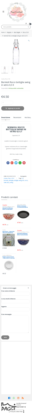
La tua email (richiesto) (8, 299)
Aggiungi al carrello (14, 108)
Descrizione (5, 117)
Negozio (9, 32)
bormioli (6, 180)
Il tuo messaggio (6, 314)
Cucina (2, 79)
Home (3, 32)
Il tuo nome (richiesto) (8, 291)
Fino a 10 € (26, 32)
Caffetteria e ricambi (7, 256)
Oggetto (4, 306)
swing (11, 182)
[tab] (5, 118)
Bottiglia (11, 180)
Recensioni (17, 117)
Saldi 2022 (6, 182)
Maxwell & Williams (7, 206)
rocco (26, 180)
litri (23, 180)
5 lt (22, 178)
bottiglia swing (18, 180)
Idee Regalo (17, 32)
